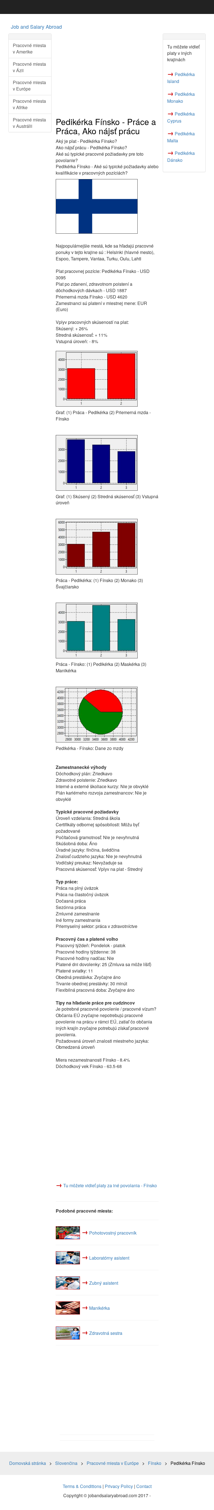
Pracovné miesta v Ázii (29, 67)
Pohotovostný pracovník (113, 1232)
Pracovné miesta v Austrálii (29, 122)
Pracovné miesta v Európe (29, 85)
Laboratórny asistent (109, 1257)
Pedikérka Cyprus (181, 117)
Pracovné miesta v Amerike (29, 48)
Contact (144, 1486)
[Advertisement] (107, 73)
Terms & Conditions (82, 1486)
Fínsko (154, 1463)
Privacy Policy (119, 1486)
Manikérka (99, 1307)
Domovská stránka (27, 1463)
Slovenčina (66, 1463)
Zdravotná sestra (105, 1333)
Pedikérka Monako (181, 97)
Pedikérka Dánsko (181, 156)
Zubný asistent (103, 1282)
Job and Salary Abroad (36, 26)
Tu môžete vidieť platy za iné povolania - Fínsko (110, 1185)
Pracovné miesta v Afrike (29, 104)
